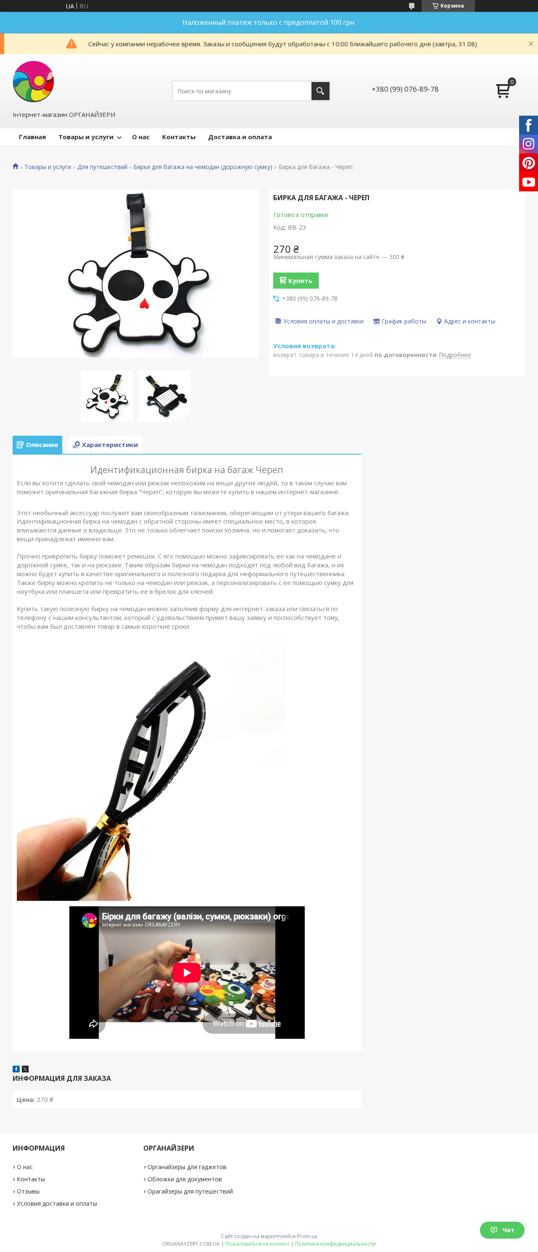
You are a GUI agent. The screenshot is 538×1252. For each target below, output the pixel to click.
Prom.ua (307, 1236)
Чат (508, 1230)
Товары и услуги (85, 136)
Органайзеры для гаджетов (187, 1167)
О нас (141, 136)
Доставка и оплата (240, 136)
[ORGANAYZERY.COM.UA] (33, 81)
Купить (300, 280)
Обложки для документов (185, 1179)
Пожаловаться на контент (257, 1243)
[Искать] (320, 91)
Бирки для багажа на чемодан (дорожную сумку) (202, 167)
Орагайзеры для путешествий (190, 1191)
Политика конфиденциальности (335, 1243)
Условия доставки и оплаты (57, 1203)
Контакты (178, 136)
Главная (32, 136)
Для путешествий (102, 167)
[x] (25, 1070)
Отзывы (28, 1191)
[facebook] (16, 1070)
